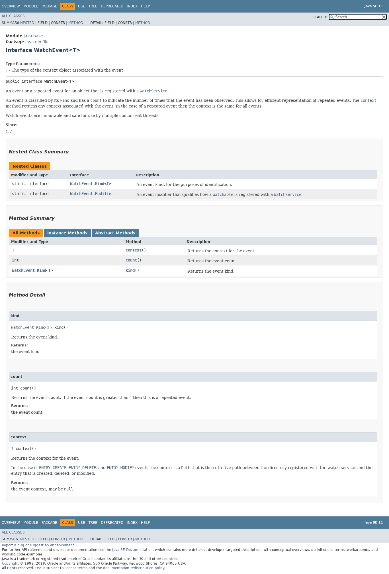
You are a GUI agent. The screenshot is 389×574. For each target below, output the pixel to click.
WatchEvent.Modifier (91, 193)
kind (130, 270)
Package (49, 6)
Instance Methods (67, 233)
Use (81, 6)
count (131, 260)
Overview (11, 6)
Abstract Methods (115, 233)
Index (132, 6)
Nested (27, 23)
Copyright (10, 563)
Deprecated (112, 6)
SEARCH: (319, 17)
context (134, 250)
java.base (33, 36)
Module (30, 6)
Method (75, 23)
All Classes (13, 16)
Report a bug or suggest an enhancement (38, 545)
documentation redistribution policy (133, 568)
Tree (93, 6)
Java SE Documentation (132, 550)
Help (145, 6)
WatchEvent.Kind (87, 183)
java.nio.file (37, 42)
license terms (76, 568)
